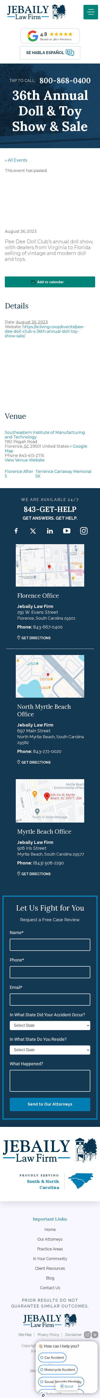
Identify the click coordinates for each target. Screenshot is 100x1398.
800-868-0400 (65, 80)
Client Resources (50, 1268)
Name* (17, 932)
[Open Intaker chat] (43, 1395)
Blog (50, 1278)
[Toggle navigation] (90, 12)
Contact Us (50, 1287)
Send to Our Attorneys (50, 1104)
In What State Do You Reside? (38, 1039)
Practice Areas (50, 1249)
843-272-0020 (47, 751)
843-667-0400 (48, 627)
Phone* (17, 959)
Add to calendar (50, 281)
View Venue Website (25, 460)
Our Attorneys (50, 1239)
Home (50, 1229)
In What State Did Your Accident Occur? (47, 1014)
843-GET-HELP (50, 509)
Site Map (25, 1335)
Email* (16, 987)
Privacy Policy (48, 1335)
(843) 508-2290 (48, 862)
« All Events (16, 160)
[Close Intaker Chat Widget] (95, 1334)
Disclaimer (73, 1335)
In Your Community (50, 1258)
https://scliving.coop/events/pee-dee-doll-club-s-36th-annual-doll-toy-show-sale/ (44, 331)
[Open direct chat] (87, 1334)
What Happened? (26, 1063)
